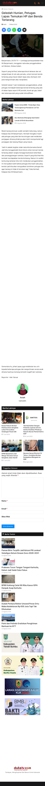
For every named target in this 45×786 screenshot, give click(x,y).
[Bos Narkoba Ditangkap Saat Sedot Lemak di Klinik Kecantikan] (7, 120)
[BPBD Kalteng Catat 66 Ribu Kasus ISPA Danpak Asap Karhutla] (8, 583)
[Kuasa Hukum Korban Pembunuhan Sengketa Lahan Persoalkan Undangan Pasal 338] (12, 418)
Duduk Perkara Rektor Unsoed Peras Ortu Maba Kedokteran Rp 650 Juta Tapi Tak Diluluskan (20, 606)
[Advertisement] (22, 270)
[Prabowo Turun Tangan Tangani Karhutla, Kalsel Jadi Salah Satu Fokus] (8, 565)
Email (4, 509)
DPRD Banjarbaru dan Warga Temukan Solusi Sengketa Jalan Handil (10, 456)
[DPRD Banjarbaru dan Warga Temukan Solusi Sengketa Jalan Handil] (12, 446)
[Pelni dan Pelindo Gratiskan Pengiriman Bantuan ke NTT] (8, 621)
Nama (5, 501)
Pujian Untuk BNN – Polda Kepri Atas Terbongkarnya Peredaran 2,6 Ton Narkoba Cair (27, 107)
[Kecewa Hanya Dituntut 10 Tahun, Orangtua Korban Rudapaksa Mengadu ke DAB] (33, 445)
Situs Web (6, 517)
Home (5, 9)
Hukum (10, 9)
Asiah (4, 24)
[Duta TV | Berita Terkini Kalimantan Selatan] (10, 3)
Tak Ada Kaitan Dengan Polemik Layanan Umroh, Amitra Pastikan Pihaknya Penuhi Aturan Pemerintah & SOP (33, 430)
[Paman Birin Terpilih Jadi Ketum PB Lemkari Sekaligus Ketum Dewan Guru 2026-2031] (8, 548)
